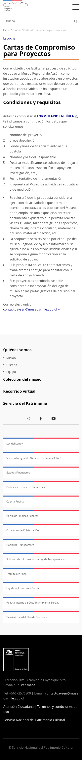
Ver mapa (28, 685)
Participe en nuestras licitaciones (25, 487)
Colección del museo (22, 379)
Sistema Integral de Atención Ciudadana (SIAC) (33, 458)
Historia (11, 365)
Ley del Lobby (14, 443)
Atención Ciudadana (18, 706)
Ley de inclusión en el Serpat (23, 588)
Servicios (16, 30)
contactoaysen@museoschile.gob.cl (30, 309)
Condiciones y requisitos (32, 102)
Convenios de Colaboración (22, 530)
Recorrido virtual (19, 391)
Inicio (6, 30)
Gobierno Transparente (20, 545)
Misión (11, 358)
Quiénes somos (17, 349)
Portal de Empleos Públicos (22, 516)
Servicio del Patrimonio (25, 403)
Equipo (11, 372)
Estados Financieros (18, 472)
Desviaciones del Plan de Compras (26, 617)
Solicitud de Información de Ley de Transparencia (35, 559)
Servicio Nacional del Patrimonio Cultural (34, 720)
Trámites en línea (16, 574)
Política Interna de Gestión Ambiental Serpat (32, 602)
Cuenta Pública (15, 501)
